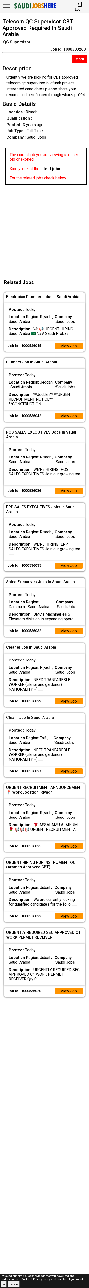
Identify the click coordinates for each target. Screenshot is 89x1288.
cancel (13, 1284)
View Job (69, 346)
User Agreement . (73, 1279)
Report (79, 59)
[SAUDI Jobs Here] (35, 8)
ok (3, 1284)
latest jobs (50, 168)
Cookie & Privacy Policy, (36, 1279)
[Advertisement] (44, 229)
